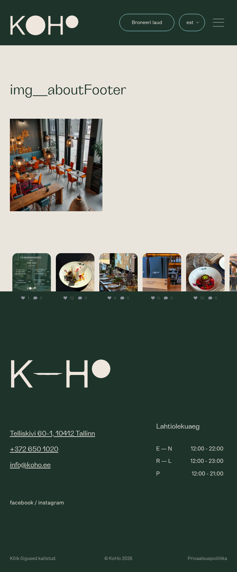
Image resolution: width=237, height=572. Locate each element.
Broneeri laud (147, 22)
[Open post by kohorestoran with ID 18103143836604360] (31, 272)
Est (189, 22)
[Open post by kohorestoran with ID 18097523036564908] (205, 272)
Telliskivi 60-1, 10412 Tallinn (52, 433)
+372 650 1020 (34, 449)
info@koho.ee (30, 465)
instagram (51, 503)
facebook (21, 503)
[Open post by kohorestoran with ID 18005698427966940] (162, 272)
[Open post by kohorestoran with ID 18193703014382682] (75, 272)
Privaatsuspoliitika (207, 558)
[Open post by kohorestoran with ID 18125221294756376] (118, 272)
